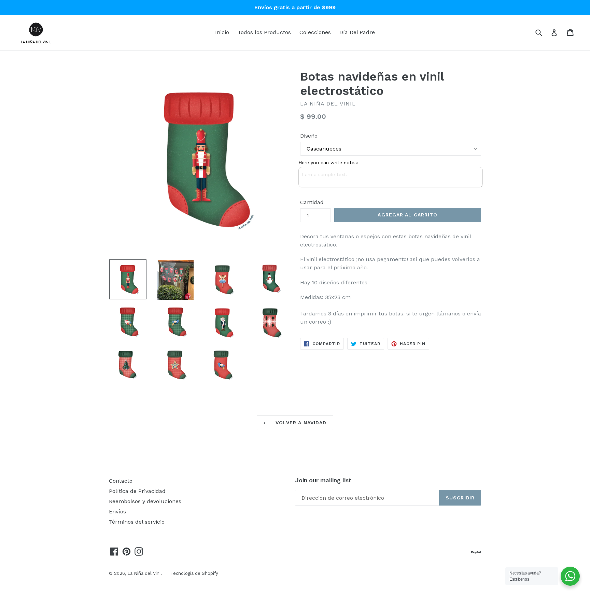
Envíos (117, 511)
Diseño (309, 135)
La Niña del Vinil (144, 573)
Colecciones (315, 32)
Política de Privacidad (137, 491)
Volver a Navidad (299, 422)
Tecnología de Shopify (194, 573)
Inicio (222, 32)
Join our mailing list (323, 480)
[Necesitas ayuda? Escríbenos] (570, 576)
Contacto (120, 481)
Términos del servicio (137, 522)
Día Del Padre (357, 32)
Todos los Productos (264, 32)
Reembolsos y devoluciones (145, 501)
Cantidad (312, 202)
